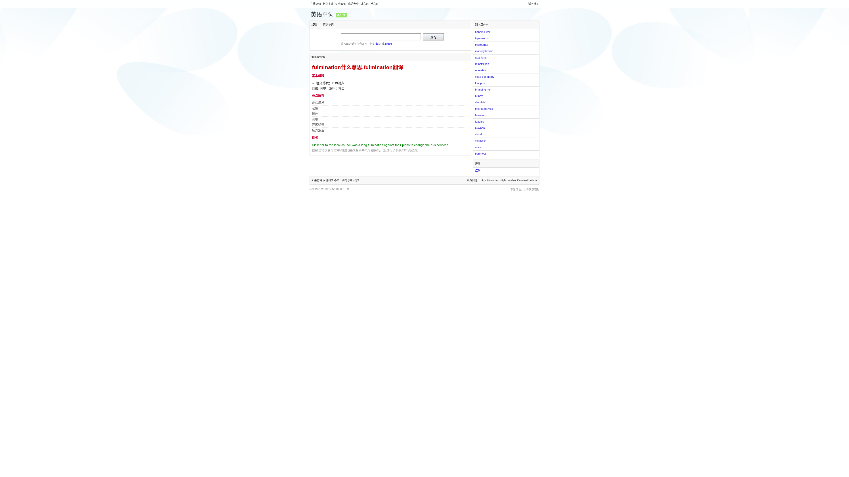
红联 (343, 15)
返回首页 (533, 4)
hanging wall (483, 32)
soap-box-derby (484, 76)
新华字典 (328, 4)
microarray (481, 44)
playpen (480, 128)
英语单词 (322, 14)
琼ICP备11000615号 (336, 189)
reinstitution (482, 64)
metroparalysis (484, 108)
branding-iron (483, 89)
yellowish (480, 140)
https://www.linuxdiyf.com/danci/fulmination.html (509, 180)
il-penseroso (482, 38)
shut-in (479, 134)
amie (478, 147)
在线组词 (315, 4)
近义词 (365, 4)
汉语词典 (328, 180)
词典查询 (341, 4)
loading (479, 121)
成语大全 (353, 4)
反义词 (375, 4)
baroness (480, 153)
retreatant (481, 70)
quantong (481, 57)
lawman (480, 115)
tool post (480, 83)
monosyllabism (484, 51)
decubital (480, 102)
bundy (479, 96)
